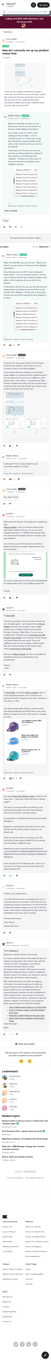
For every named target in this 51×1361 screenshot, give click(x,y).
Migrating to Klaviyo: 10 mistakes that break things (25, 1139)
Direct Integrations (33, 1256)
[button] (2, 5)
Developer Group (9, 1127)
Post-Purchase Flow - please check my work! (22, 1131)
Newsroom (7, 1302)
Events (28, 1269)
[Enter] (4, 11)
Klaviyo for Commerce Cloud (37, 1242)
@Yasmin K (13, 951)
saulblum (13, 1099)
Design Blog (7, 1317)
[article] (25, 300)
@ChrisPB (10, 616)
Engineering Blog (9, 1312)
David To (9, 943)
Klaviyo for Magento (33, 1247)
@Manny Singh (19, 654)
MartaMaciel (14, 1091)
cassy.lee (10, 608)
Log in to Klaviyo (9, 1232)
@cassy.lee (16, 796)
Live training (7, 1251)
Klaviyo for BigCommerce (36, 1237)
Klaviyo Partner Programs (13, 1269)
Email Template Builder (35, 1274)
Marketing (8, 32)
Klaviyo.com (7, 1227)
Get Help (29, 1284)
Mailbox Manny (14, 116)
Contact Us (7, 1321)
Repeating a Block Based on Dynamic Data (27, 1015)
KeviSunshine (15, 1076)
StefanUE (13, 1084)
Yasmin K (10, 886)
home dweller (11, 39)
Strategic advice (8, 1142)
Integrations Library (10, 1279)
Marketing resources (11, 1247)
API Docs (29, 1279)
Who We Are (8, 1297)
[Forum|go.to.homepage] (11, 5)
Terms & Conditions (15, 1178)
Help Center (7, 1242)
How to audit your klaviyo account (17, 1157)
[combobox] (25, 11)
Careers (6, 1307)
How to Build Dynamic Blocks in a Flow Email (27, 1007)
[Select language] (33, 5)
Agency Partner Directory (13, 1274)
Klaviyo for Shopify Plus (35, 1232)
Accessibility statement (34, 1178)
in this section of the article (20, 649)
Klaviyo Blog (7, 1237)
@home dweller (10, 527)
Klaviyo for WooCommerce (36, 1251)
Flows (5, 221)
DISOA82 (13, 1107)
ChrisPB (9, 514)
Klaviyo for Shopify (33, 1227)
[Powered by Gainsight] (25, 1172)
